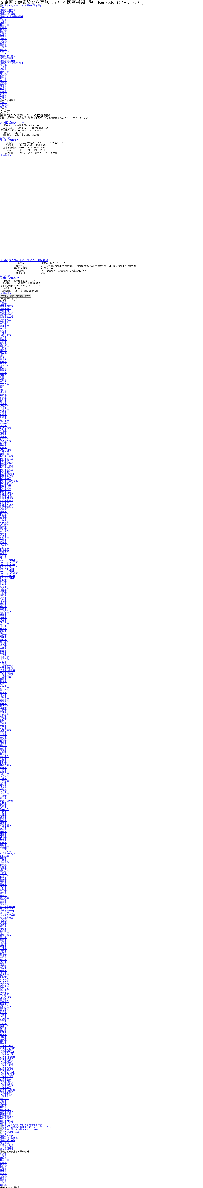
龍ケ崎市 (4, 809)
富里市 (3, 732)
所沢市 (3, 582)
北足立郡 (4, 659)
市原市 (3, 686)
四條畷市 (4, 1019)
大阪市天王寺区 (7, 1072)
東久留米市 (5, 428)
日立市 (3, 798)
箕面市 (3, 1039)
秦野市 (3, 529)
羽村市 (3, 445)
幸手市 (3, 648)
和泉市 (3, 1103)
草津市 (3, 946)
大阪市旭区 (5, 1087)
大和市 (3, 520)
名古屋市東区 (6, 917)
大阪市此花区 (6, 1083)
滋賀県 (3, 41)
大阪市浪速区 (6, 1070)
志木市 (3, 646)
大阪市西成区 (6, 1050)
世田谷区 (4, 346)
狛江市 (3, 434)
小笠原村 (4, 452)
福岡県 (3, 49)
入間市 (3, 597)
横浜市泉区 (5, 489)
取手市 (3, 807)
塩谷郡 (3, 783)
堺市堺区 (4, 995)
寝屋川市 (4, 1026)
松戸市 (3, 681)
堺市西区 (4, 988)
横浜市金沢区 (6, 476)
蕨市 (2, 633)
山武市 (3, 737)
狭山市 (3, 606)
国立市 (3, 425)
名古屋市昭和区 (7, 906)
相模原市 (4, 509)
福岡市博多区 (6, 1116)
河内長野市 (5, 1006)
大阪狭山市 (5, 997)
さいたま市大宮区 (9, 562)
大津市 (3, 948)
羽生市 (3, 639)
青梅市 (3, 432)
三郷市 (3, 609)
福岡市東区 (5, 1114)
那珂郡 (3, 858)
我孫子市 (4, 701)
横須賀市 (4, 514)
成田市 (3, 703)
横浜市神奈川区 (7, 474)
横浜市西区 (5, 485)
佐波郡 (3, 902)
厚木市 (3, 527)
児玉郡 (3, 650)
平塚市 (3, 516)
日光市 (3, 767)
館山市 (3, 717)
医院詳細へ (5, 138)
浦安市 (3, 695)
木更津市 (4, 699)
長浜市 (3, 926)
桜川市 (3, 838)
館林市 (3, 884)
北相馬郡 (4, 862)
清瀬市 (3, 436)
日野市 (3, 417)
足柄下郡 (4, 551)
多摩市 (3, 414)
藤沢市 (3, 511)
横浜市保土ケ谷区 (9, 481)
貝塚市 (3, 977)
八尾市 (3, 1015)
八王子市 (4, 397)
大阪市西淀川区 (7, 1074)
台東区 (3, 394)
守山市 (3, 944)
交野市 (3, 1017)
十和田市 (4, 333)
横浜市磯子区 (6, 483)
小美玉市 (4, 827)
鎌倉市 (3, 518)
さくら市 (4, 776)
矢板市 (3, 778)
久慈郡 (3, 860)
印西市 (3, 719)
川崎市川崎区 (6, 496)
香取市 (3, 710)
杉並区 (3, 357)
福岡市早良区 (6, 1123)
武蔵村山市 (5, 450)
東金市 (3, 725)
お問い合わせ (6, 1145)
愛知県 (3, 38)
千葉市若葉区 (6, 675)
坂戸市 (3, 622)
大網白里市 (5, 730)
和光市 (3, 644)
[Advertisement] (83, 207)
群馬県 (3, 32)
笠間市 (3, 816)
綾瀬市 (3, 542)
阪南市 (3, 968)
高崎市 (3, 869)
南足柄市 (4, 545)
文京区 (4, 122)
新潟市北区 (5, 322)
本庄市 (3, 617)
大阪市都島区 (6, 1094)
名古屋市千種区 (7, 915)
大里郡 (3, 661)
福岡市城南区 (6, 1120)
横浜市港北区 (6, 458)
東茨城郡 (4, 856)
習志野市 (4, 690)
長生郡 (3, 745)
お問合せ (4, 52)
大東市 (3, 1023)
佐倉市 (3, 692)
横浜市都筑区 (6, 463)
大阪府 (3, 47)
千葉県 (3, 21)
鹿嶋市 (3, 834)
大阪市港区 (5, 1079)
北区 (2, 386)
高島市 (3, 922)
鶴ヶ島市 (4, 642)
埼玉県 (3, 27)
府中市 (3, 401)
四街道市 (4, 714)
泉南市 (3, 970)
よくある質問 (6, 1147)
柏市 (2, 684)
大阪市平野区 (6, 1045)
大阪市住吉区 (6, 1054)
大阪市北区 (5, 1096)
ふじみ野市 (5, 611)
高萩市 (3, 840)
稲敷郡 (3, 829)
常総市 (3, 831)
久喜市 (3, 602)
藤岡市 (3, 882)
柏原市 (3, 1012)
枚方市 (3, 1028)
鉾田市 (3, 845)
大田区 (3, 348)
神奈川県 (4, 25)
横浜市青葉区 (6, 456)
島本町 (3, 1030)
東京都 (3, 19)
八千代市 (4, 688)
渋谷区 (3, 368)
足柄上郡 (4, 549)
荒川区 (3, 392)
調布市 (3, 403)
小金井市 (4, 423)
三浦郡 (3, 553)
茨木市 (3, 1034)
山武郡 (3, 748)
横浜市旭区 (5, 472)
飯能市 (3, 637)
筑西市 (3, 803)
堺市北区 (4, 1098)
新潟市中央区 (6, 317)
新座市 (3, 615)
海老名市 (4, 531)
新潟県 (3, 36)
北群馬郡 (4, 898)
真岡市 (3, 772)
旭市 (2, 721)
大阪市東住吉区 (7, 1052)
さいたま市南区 (7, 569)
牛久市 (3, 812)
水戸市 (3, 792)
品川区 (3, 359)
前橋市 (3, 867)
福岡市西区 (5, 1118)
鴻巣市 (3, 604)
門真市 (3, 1021)
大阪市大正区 (6, 1076)
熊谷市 (3, 586)
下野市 (3, 770)
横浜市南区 (5, 478)
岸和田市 (4, 981)
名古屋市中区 (6, 909)
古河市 (3, 805)
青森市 (3, 342)
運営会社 (4, 1143)
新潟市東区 (5, 319)
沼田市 (3, 889)
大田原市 (4, 774)
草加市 (3, 591)
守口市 (3, 1105)
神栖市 (3, 823)
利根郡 (3, 900)
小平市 (3, 412)
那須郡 (3, 785)
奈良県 (3, 45)
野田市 (3, 697)
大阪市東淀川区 (7, 1090)
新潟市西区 (5, 308)
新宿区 (3, 364)
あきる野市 (5, 441)
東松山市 (4, 613)
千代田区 (4, 383)
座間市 (3, 536)
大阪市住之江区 (7, 1048)
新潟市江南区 (6, 315)
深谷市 (3, 600)
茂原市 (3, 708)
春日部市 (4, 589)
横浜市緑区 (5, 487)
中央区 (3, 372)
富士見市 (4, 624)
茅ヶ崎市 (4, 525)
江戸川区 (4, 366)
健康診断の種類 (7, 14)
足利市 (3, 763)
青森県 (3, 34)
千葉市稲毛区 (6, 668)
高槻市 (3, 1037)
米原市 (3, 924)
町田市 (3, 399)
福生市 (3, 443)
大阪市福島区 (6, 1085)
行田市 (3, 631)
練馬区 (3, 350)
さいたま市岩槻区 (9, 573)
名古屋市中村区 (7, 911)
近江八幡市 (5, 935)
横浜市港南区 (6, 469)
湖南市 (3, 951)
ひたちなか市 (6, 800)
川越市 (3, 584)
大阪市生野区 (6, 1065)
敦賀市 (3, 955)
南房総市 (4, 739)
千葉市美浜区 (6, 673)
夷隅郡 (3, 750)
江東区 (3, 370)
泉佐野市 (4, 975)
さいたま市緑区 (7, 571)
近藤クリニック (18, 122)
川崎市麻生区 (6, 507)
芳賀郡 (3, 787)
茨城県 (3, 23)
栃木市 (3, 761)
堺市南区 (4, 986)
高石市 (3, 973)
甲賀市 (3, 937)
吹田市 (3, 1101)
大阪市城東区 (6, 1063)
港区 (2, 355)
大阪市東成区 (6, 1067)
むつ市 (3, 330)
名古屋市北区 (6, 913)
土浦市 (3, 796)
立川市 (3, 408)
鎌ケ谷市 (4, 706)
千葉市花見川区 (7, 670)
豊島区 (3, 375)
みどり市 (4, 876)
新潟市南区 (5, 311)
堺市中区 (4, 992)
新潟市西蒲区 (6, 306)
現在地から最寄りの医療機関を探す (15, 296)
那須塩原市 (5, 765)
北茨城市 (4, 847)
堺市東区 (4, 990)
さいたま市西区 (7, 575)
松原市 (3, 1004)
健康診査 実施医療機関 (11, 16)
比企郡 (3, 655)
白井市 (3, 734)
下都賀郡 (4, 781)
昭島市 (3, 430)
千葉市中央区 (6, 666)
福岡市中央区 (6, 1112)
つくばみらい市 (7, 851)
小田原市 (4, 522)
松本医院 (14, 140)
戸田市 (3, 595)
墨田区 (3, 390)
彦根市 (3, 928)
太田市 (3, 873)
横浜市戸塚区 (6, 465)
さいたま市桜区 (7, 578)
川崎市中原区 (6, 494)
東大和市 (4, 439)
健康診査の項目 (7, 10)
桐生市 (3, 878)
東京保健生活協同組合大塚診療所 (28, 260)
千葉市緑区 (5, 677)
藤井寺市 (4, 999)
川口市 (3, 580)
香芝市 (3, 962)
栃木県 (3, 30)
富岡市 (3, 880)
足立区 (3, 353)
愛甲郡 (3, 556)
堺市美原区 (5, 984)
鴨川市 (3, 741)
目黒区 (3, 377)
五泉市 (3, 304)
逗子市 (3, 533)
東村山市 (4, 421)
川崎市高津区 (6, 498)
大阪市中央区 (6, 1059)
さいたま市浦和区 (9, 560)
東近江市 (4, 933)
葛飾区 (3, 379)
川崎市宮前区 (6, 500)
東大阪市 (4, 1010)
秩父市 (3, 628)
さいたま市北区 (7, 564)
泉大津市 (4, 979)
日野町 (3, 931)
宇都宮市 (4, 756)
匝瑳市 (3, 723)
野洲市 (3, 940)
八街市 (3, 728)
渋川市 (3, 887)
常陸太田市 (5, 825)
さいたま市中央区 (9, 567)
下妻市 (3, 849)
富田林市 (4, 1008)
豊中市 (3, 1043)
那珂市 (3, 820)
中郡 (2, 547)
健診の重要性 (6, 12)
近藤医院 (14, 278)
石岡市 (3, 814)
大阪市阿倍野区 (7, 1056)
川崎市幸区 (5, 503)
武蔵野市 (4, 406)
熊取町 (3, 966)
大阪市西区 (5, 1081)
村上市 (3, 324)
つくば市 (4, 794)
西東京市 (4, 410)
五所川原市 (5, 335)
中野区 (3, 381)
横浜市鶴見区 (6, 467)
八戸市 (3, 337)
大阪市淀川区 (6, 1092)
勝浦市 (3, 743)
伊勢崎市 (4, 871)
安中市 (3, 891)
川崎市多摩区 (6, 505)
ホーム (3, 7)
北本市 (3, 626)
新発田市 (4, 326)
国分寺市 (4, 419)
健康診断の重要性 (9, 1138)
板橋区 (3, 361)
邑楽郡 (3, 893)
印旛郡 (3, 752)
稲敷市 (3, 842)
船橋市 (3, 679)
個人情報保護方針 (9, 1149)
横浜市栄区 (5, 492)
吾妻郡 (3, 895)
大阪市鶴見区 (6, 1061)
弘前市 (3, 339)
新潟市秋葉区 (6, 313)
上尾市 (3, 593)
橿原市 (3, 959)
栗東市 (3, 942)
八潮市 (3, 635)
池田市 (3, 1041)
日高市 (3, 653)
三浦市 (3, 540)
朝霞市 (3, 620)
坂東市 (3, 836)
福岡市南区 (5, 1109)
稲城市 (3, 447)
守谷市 (3, 818)
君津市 (3, 712)
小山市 (3, 759)
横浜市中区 (5, 461)
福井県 (3, 43)
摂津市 (3, 1032)
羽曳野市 (4, 1001)
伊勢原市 (4, 538)
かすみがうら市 (7, 853)
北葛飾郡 (4, 657)
